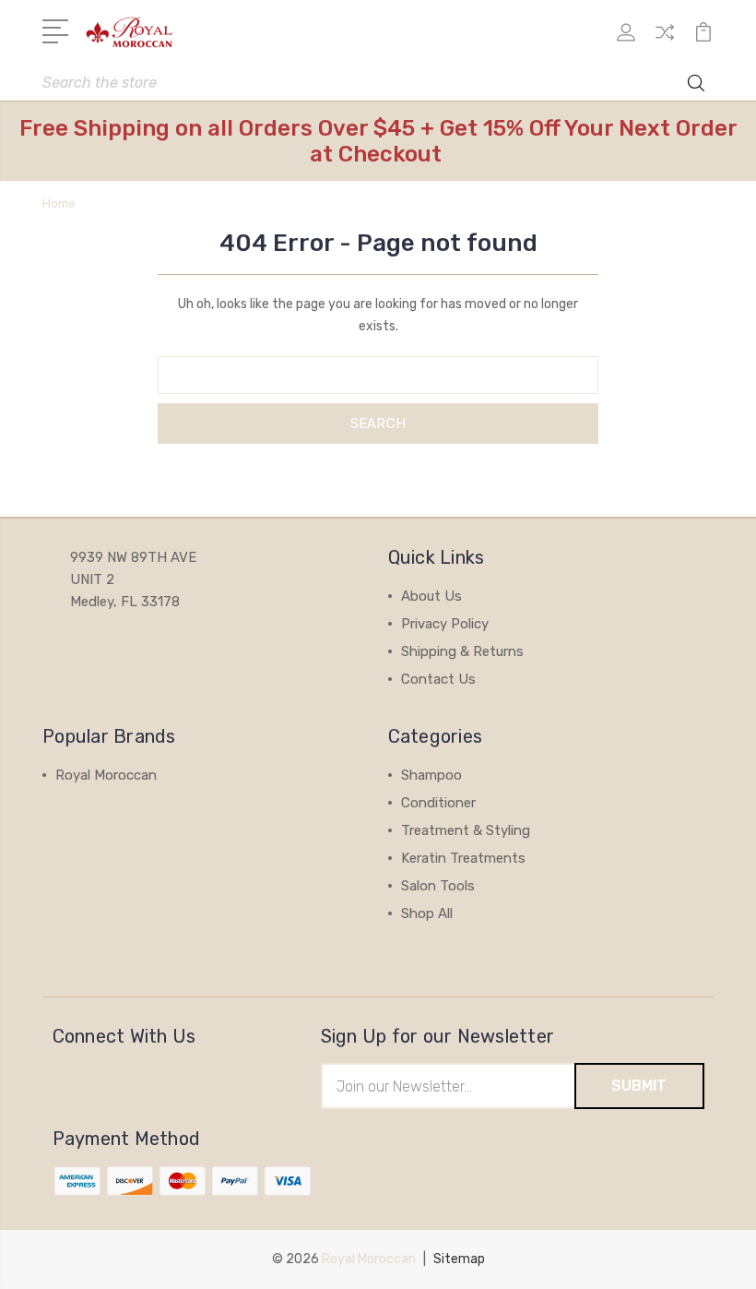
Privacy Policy (445, 623)
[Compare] (665, 43)
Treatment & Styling (465, 830)
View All (81, 802)
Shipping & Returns (462, 651)
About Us (431, 596)
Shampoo (431, 775)
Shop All (427, 913)
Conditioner (438, 802)
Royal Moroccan (106, 775)
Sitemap (459, 1259)
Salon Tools (438, 885)
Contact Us (438, 679)
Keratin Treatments (463, 858)
